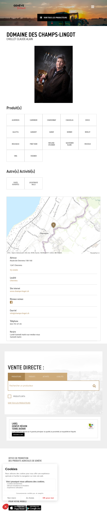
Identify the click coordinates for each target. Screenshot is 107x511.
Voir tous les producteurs (19, 403)
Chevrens (13, 280)
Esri (98, 253)
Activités (46, 376)
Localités (60, 376)
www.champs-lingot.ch (19, 291)
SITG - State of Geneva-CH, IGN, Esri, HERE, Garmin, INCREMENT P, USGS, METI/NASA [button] (34, 253)
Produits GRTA (19, 396)
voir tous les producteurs (55, 17)
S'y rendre (14, 270)
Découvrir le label (18, 434)
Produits (32, 376)
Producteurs (16, 376)
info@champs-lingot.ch (19, 313)
